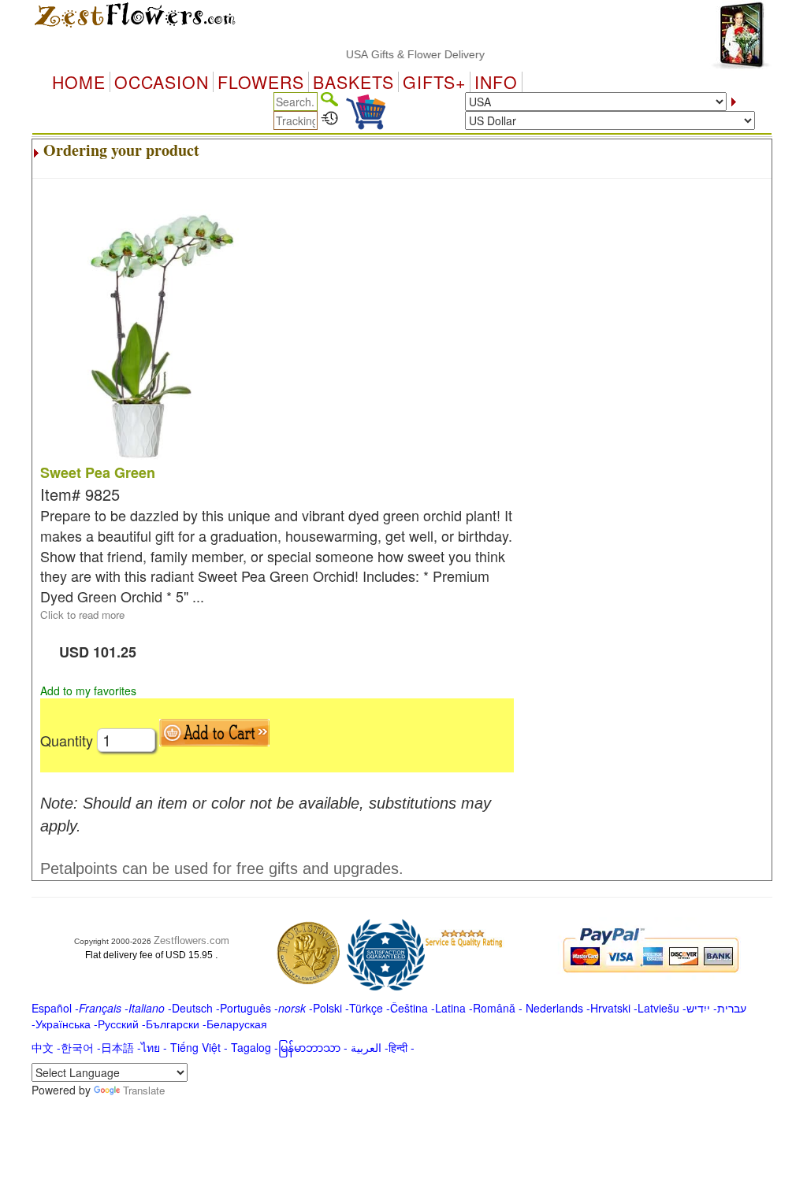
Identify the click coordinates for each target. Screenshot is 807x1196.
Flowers (261, 82)
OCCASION (161, 82)
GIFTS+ (434, 82)
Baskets (353, 82)
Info (496, 82)
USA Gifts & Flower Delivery (404, 54)
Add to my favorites (88, 690)
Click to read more (82, 614)
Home (79, 82)
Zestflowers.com (191, 940)
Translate (144, 1090)
